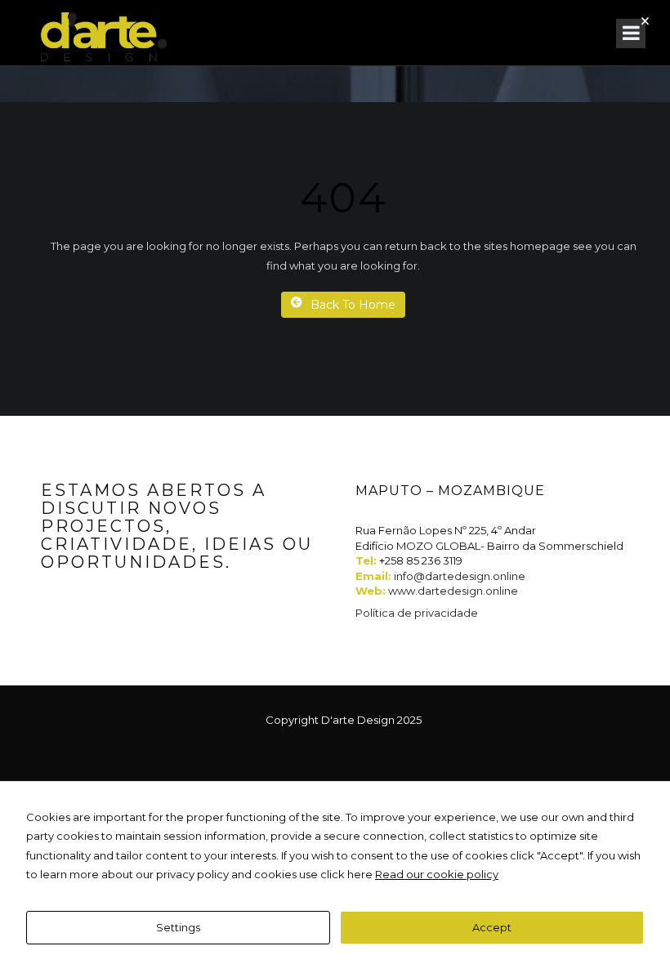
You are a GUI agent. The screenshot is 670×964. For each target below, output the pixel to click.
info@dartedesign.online (459, 575)
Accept (491, 927)
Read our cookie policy (436, 874)
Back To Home (352, 304)
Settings (178, 927)
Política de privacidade (416, 612)
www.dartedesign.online (453, 590)
